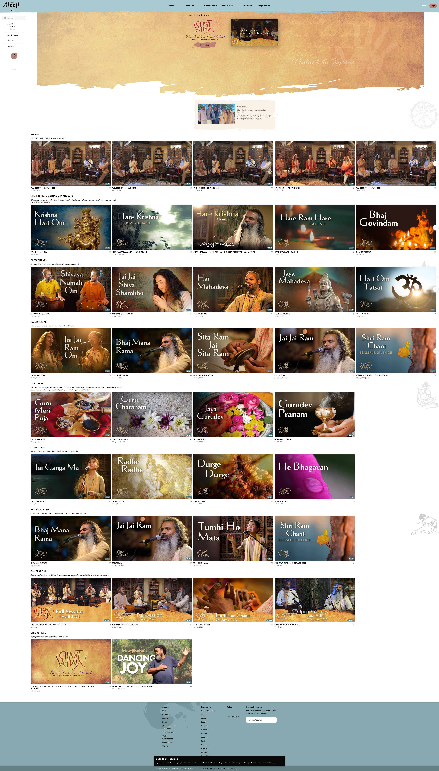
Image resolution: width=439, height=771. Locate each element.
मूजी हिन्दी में (205, 729)
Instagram (236, 711)
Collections (13, 27)
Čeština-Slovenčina (208, 711)
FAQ (164, 711)
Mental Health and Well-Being (169, 727)
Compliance (233, 768)
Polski (203, 741)
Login (433, 5)
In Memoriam (167, 742)
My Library (11, 46)
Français (204, 726)
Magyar (204, 737)
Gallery (165, 746)
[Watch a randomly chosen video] (14, 58)
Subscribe (204, 45)
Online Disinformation (167, 737)
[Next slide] (275, 115)
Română (204, 752)
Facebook (227, 711)
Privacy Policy (222, 768)
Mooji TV (190, 5)
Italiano (204, 733)
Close (282, 759)
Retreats (10, 40)
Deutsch (204, 718)
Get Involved (246, 5)
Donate (424, 6)
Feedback (165, 718)
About (171, 5)
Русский (204, 748)
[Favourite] (109, 188)
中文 (203, 714)
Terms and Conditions (209, 768)
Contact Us (166, 714)
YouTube (231, 711)
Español (204, 722)
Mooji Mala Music (233, 717)
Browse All (13, 29)
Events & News (211, 5)
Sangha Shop (264, 5)
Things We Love (168, 732)
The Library (227, 5)
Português (204, 745)
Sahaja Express (13, 35)
